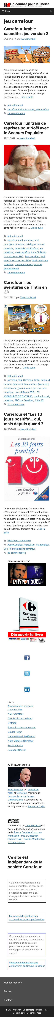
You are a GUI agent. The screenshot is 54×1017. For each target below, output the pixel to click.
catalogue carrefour (14, 244)
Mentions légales (13, 982)
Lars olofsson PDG (13, 256)
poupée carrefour (24, 264)
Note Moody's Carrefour (20, 741)
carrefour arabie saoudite (20, 109)
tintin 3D (39, 400)
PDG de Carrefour (24, 400)
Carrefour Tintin (31, 380)
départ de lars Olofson (26, 248)
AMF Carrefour (15, 714)
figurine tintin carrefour (25, 384)
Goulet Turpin (15, 732)
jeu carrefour (42, 109)
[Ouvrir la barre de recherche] (51, 11)
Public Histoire (15, 745)
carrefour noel (31, 240)
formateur (22, 793)
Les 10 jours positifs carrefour (19, 548)
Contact (8, 1000)
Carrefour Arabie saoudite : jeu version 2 (26, 31)
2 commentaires (15, 404)
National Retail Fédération (21, 736)
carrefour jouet (15, 240)
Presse (7, 991)
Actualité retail (15, 105)
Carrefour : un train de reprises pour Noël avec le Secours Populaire (26, 128)
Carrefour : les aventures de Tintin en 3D (25, 287)
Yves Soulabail (33, 825)
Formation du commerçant (22, 727)
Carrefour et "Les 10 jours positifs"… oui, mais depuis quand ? (23, 419)
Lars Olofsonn (38, 252)
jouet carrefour (22, 252)
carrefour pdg (14, 380)
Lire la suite (27, 97)
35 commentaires (16, 552)
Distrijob (12, 723)
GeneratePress (34, 1013)
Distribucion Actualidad (20, 718)
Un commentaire (16, 113)
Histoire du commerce (19, 540)
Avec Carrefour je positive (20, 544)
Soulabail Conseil (17, 750)
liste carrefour (32, 256)
